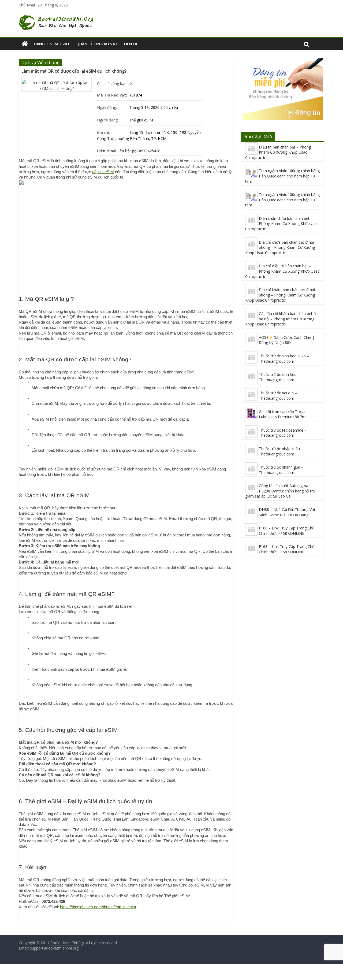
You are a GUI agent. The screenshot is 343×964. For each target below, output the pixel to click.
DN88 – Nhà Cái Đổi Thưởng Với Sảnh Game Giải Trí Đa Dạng (287, 512)
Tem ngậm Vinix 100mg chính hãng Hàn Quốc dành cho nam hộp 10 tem (282, 176)
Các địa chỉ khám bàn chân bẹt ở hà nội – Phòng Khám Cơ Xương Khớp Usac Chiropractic (280, 319)
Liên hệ (131, 43)
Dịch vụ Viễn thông (40, 62)
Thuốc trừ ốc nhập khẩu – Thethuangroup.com (281, 451)
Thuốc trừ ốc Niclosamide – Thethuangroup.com (283, 433)
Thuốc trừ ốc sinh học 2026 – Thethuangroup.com (284, 358)
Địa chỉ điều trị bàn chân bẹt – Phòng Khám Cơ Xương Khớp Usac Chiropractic (282, 271)
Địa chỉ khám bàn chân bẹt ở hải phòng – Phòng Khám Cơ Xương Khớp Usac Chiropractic (280, 295)
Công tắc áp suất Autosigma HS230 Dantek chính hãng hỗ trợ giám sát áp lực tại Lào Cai (280, 491)
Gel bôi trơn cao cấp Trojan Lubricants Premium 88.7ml (283, 414)
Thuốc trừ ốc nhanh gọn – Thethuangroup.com (281, 470)
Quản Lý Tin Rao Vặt (97, 43)
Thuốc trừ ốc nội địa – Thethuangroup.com (278, 395)
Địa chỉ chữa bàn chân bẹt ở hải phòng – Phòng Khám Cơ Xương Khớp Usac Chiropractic (280, 247)
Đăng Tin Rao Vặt (52, 43)
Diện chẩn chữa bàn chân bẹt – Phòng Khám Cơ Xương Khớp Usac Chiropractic (282, 223)
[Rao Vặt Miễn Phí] (25, 44)
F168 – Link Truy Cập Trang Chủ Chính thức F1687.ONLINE (287, 530)
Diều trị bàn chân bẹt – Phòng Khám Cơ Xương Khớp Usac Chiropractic (278, 152)
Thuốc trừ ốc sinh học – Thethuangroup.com (279, 377)
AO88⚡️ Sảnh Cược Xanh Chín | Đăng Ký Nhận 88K (286, 340)
